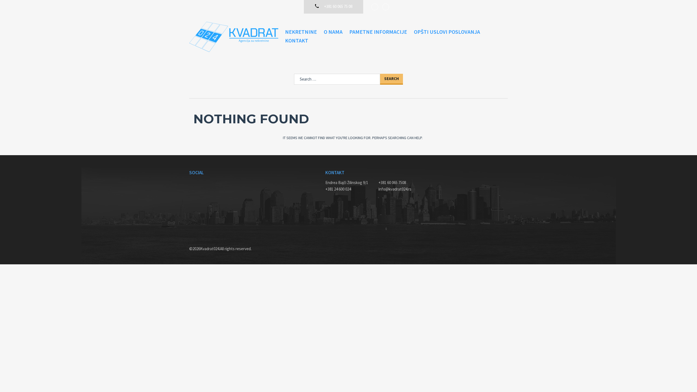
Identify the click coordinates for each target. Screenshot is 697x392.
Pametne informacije (378, 31)
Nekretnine (301, 31)
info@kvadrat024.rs (394, 189)
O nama (333, 31)
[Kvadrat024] (233, 37)
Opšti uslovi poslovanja (447, 31)
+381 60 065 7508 (392, 182)
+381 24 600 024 (338, 189)
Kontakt (296, 40)
